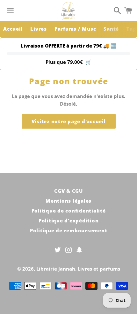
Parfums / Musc (75, 29)
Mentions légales (68, 201)
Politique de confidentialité (69, 210)
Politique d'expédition (69, 220)
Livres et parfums (99, 268)
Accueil (13, 29)
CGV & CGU (68, 191)
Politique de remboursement (68, 230)
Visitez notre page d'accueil (69, 121)
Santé (111, 29)
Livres (38, 29)
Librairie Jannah (55, 268)
